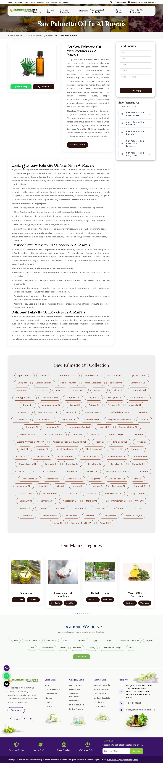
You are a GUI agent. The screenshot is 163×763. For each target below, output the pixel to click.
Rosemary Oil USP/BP (81, 523)
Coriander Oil (138, 464)
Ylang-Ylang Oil (137, 493)
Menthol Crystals (102, 685)
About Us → (16, 710)
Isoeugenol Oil (114, 397)
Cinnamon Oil (47, 501)
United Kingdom (32, 640)
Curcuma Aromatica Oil (44, 471)
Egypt (95, 640)
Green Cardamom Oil (116, 501)
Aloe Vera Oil (53, 427)
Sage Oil (43, 508)
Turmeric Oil (71, 493)
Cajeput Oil (74, 405)
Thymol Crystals (137, 375)
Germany (51, 640)
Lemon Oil (21, 390)
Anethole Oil (135, 405)
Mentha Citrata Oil (67, 375)
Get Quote (18, 603)
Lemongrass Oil (138, 382)
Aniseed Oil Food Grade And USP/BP (69, 442)
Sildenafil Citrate (49, 515)
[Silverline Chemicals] (21, 10)
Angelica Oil (26, 515)
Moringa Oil (91, 501)
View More (33, 603)
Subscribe (136, 751)
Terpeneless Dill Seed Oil (119, 419)
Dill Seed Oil (91, 471)
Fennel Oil (143, 471)
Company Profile (21, 2)
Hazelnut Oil (104, 427)
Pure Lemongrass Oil (47, 412)
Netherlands (47, 647)
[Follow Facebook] (10, 718)
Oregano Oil (24, 508)
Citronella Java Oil (27, 464)
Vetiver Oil (91, 493)
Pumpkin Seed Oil (93, 412)
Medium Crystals (102, 698)
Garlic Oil (95, 434)
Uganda (14, 640)
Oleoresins (83, 11)
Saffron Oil (119, 508)
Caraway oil (136, 449)
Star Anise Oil (32, 427)
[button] (73, 613)
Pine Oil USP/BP (120, 442)
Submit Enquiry (136, 90)
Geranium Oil (26, 501)
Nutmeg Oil (98, 486)
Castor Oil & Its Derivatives (137, 11)
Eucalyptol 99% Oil (24, 397)
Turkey (92, 647)
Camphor (22, 382)
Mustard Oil (78, 486)
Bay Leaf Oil (42, 449)
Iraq (32, 647)
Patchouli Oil (140, 486)
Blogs (32, 2)
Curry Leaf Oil (71, 471)
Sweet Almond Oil (138, 397)
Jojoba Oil (117, 390)
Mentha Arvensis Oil (51, 405)
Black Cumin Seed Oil (67, 449)
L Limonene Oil (22, 412)
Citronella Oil (51, 464)
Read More (81, 657)
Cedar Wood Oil (41, 456)
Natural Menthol (101, 689)
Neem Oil (100, 442)
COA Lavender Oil (44, 419)
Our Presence (51, 2)
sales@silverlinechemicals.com (142, 2)
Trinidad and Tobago (112, 647)
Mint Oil (60, 486)
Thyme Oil (57, 523)
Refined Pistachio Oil (120, 412)
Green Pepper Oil (117, 478)
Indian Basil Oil (91, 375)
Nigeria (149, 640)
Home (10, 2)
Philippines (81, 640)
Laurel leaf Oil (80, 508)
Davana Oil (138, 434)
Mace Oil (43, 486)
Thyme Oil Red (50, 493)
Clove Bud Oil (72, 464)
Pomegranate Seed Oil (79, 427)
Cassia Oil (20, 456)
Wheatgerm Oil (70, 501)
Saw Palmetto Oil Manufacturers (75, 199)
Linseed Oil (99, 390)
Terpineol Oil (114, 405)
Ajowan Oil (141, 442)
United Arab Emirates (129, 640)
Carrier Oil (77, 434)
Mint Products (37, 11)
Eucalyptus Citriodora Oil (117, 471)
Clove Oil (144, 419)
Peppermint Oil (138, 390)
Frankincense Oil (29, 478)
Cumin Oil (19, 471)
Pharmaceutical (76, 705)
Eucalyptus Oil (114, 375)
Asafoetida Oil (23, 486)
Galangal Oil (52, 478)
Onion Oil (139, 501)
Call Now (44, 86)
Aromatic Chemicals (64, 11)
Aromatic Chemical (54, 434)
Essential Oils (50, 11)
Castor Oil (44, 375)
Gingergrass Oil (74, 478)
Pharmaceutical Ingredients (97, 11)
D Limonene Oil (100, 706)
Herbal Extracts (119, 11)
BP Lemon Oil (21, 419)
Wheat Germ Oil (27, 434)
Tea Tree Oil (41, 390)
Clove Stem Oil (94, 464)
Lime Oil (59, 390)
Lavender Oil (116, 382)
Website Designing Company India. (122, 759)
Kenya (108, 640)
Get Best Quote (77, 144)
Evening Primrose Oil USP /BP (30, 442)
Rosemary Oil (79, 390)
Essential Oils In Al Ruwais (29, 35)
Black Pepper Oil (94, 449)
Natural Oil (71, 412)
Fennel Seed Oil (91, 419)
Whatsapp (22, 86)
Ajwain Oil (60, 508)
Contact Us (63, 2)
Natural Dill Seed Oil (128, 427)
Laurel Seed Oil (68, 419)
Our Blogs (49, 702)
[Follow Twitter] (23, 718)
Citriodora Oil (140, 456)
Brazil (65, 640)
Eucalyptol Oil (109, 515)
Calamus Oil (116, 449)
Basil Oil (24, 449)
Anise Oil (90, 515)
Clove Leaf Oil (116, 464)
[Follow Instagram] (17, 718)
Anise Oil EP (105, 523)
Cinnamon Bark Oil (90, 456)
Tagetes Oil (93, 397)
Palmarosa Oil (118, 486)
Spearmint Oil (24, 375)
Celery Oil (100, 508)
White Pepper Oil (113, 493)
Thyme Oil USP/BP (133, 515)
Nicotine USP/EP (115, 434)
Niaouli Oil (143, 412)
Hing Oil (137, 478)
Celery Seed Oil (65, 456)
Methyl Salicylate (93, 382)
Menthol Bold (100, 693)
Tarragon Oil (138, 508)
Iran (131, 647)
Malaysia (77, 647)
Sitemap (40, 2)
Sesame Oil (71, 515)
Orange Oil (27, 405)
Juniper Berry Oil (50, 397)
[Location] (121, 691)
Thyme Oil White (26, 493)
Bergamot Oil (73, 397)
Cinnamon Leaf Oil (116, 456)
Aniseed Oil (94, 405)
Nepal (63, 647)
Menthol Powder (68, 382)
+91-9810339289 (119, 2)
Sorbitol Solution (43, 382)
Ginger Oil (95, 478)
